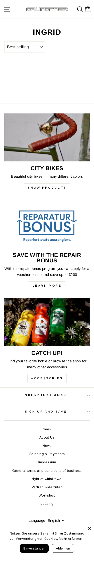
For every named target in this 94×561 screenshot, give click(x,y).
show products (47, 187)
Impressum (47, 462)
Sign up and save (46, 411)
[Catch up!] (47, 322)
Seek (47, 429)
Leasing (47, 504)
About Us (47, 437)
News (46, 446)
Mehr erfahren (70, 538)
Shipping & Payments (47, 454)
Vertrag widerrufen (47, 487)
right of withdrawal (47, 479)
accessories (47, 378)
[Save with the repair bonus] (47, 224)
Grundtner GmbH (45, 395)
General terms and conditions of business (47, 471)
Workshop (47, 495)
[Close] (89, 528)
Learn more (47, 285)
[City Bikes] (47, 137)
